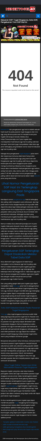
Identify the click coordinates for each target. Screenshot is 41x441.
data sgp (16, 286)
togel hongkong (11, 386)
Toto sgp (4, 314)
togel (16, 403)
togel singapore (25, 154)
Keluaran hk (5, 129)
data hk (37, 176)
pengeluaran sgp (19, 199)
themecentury (33, 438)
